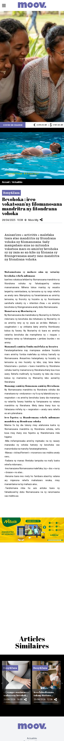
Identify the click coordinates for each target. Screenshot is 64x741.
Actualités (17, 182)
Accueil (5, 182)
